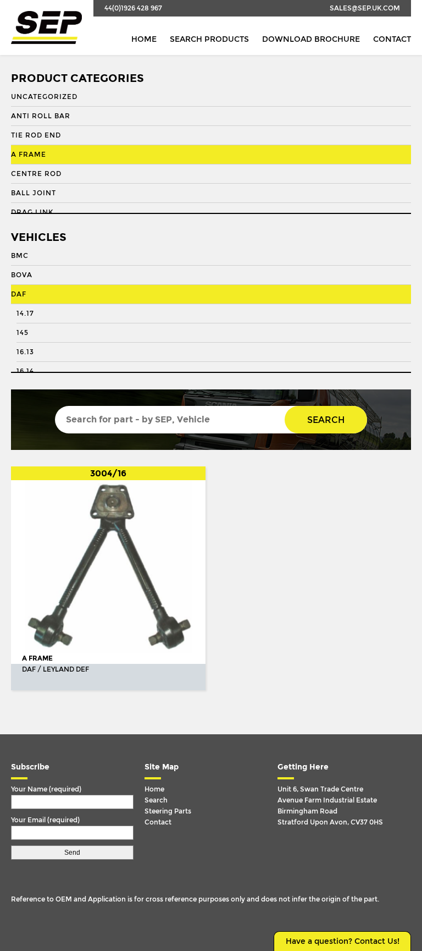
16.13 (25, 352)
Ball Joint (33, 193)
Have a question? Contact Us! (342, 941)
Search (326, 420)
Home (144, 39)
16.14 (25, 371)
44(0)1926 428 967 (133, 8)
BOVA (21, 275)
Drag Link (32, 212)
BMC (20, 256)
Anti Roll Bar (40, 116)
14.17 (25, 313)
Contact (392, 39)
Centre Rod (36, 174)
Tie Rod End (36, 135)
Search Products (209, 39)
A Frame (28, 154)
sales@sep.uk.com (365, 8)
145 (22, 333)
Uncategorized (44, 97)
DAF (18, 294)
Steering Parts (168, 811)
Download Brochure (311, 39)
